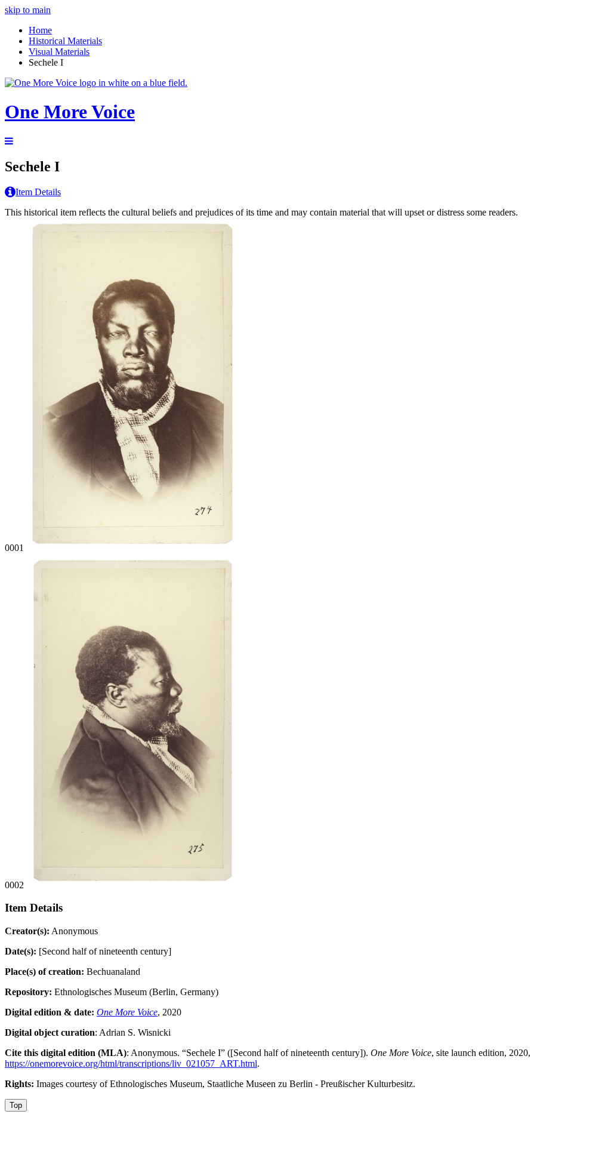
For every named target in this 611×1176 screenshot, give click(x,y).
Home (40, 30)
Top (16, 1105)
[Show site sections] (9, 141)
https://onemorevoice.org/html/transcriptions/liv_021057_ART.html (131, 1063)
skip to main (28, 10)
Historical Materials (65, 41)
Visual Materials (59, 52)
